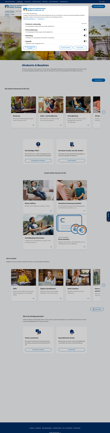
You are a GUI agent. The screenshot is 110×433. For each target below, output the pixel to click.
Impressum (41, 19)
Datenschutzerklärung (29, 19)
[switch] (85, 30)
